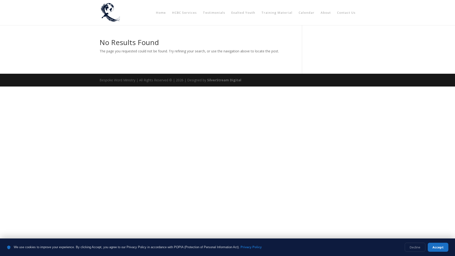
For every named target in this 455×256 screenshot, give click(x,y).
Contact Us (346, 13)
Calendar (306, 13)
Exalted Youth (243, 13)
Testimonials (214, 13)
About (326, 13)
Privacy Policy (251, 247)
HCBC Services (184, 13)
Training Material (276, 13)
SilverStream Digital (224, 80)
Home (161, 13)
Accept (438, 247)
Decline (415, 247)
